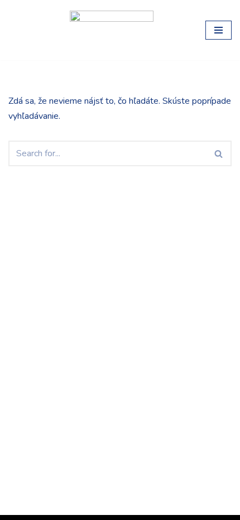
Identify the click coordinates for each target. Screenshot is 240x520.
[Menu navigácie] (218, 30)
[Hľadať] (219, 153)
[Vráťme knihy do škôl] (30, 30)
